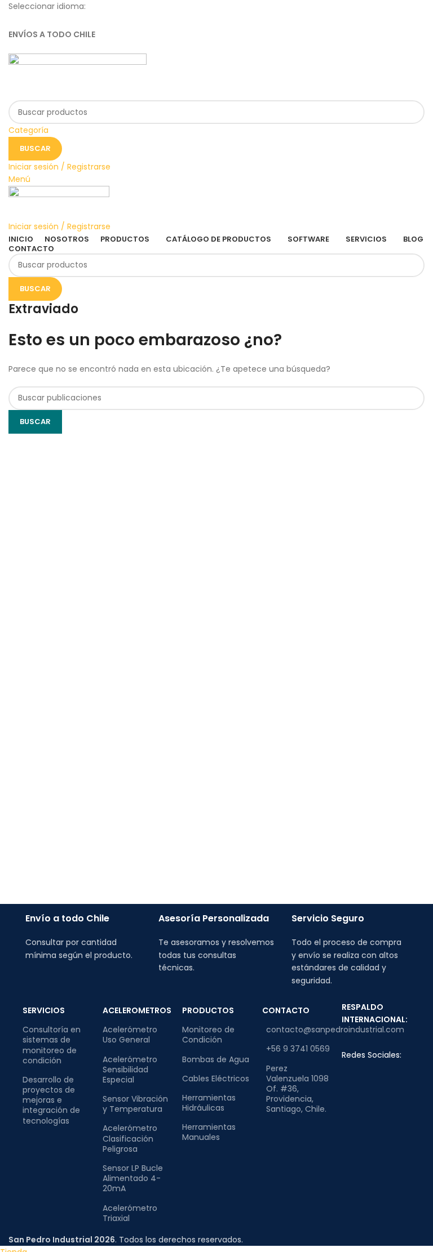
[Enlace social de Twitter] (217, 21)
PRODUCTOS (208, 1010)
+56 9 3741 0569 (298, 1048)
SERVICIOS (44, 1010)
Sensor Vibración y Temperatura (135, 1104)
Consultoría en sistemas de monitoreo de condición (52, 1045)
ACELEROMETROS (137, 1010)
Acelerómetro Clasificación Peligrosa (130, 1138)
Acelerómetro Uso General (130, 1034)
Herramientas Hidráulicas (209, 1102)
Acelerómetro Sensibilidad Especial (130, 1069)
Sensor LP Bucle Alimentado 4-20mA (133, 1178)
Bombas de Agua (215, 1059)
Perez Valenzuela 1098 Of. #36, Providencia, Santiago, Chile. (297, 1089)
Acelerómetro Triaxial (130, 1213)
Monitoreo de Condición (208, 1034)
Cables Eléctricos (215, 1078)
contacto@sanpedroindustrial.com (298, 1029)
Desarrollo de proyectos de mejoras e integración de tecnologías (51, 1100)
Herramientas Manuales (209, 1132)
